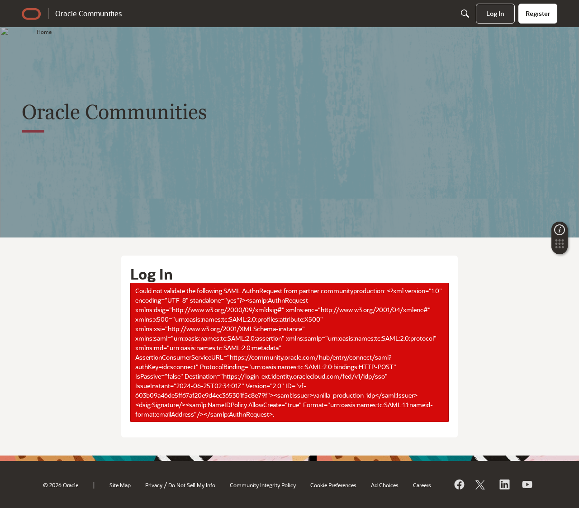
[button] (559, 246)
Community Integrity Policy (263, 485)
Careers (422, 485)
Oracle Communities (88, 13)
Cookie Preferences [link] (333, 485)
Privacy (153, 485)
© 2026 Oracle (60, 485)
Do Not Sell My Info (191, 485)
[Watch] (526, 484)
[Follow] (481, 484)
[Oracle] (459, 484)
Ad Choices (385, 485)
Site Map (120, 485)
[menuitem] (495, 14)
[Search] (465, 13)
